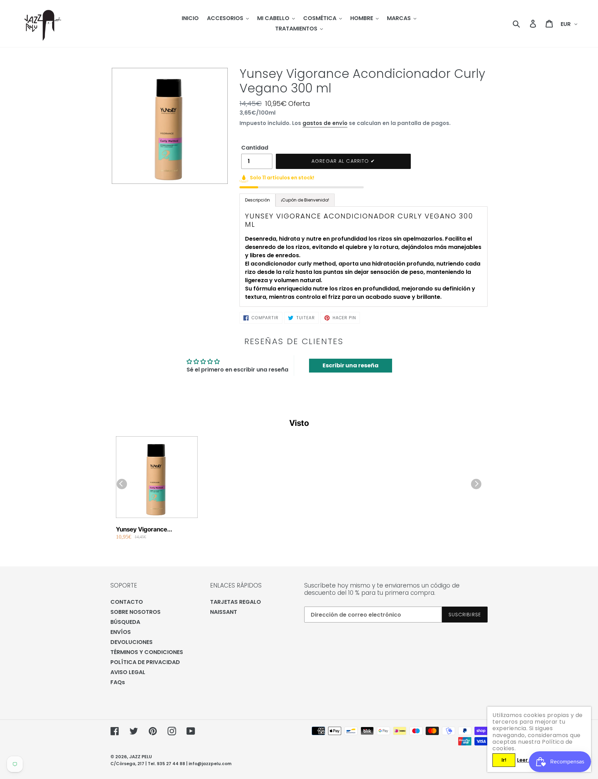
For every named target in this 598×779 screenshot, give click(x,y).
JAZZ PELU (140, 756)
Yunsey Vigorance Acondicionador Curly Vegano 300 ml (146, 530)
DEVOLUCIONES (131, 642)
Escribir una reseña (351, 365)
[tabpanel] (363, 256)
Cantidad (254, 148)
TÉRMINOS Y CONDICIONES (146, 652)
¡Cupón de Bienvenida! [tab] (305, 200)
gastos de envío (324, 123)
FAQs (117, 682)
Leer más (528, 759)
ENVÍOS (120, 632)
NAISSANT (223, 612)
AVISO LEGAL (127, 672)
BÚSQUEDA (125, 622)
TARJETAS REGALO (235, 602)
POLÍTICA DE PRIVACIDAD (145, 662)
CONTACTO (126, 602)
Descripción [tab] (257, 200)
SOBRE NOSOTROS (135, 612)
